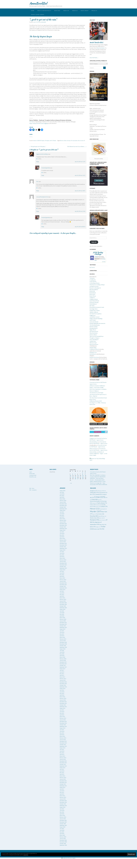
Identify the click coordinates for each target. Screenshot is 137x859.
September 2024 (63, 528)
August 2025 (62, 510)
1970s (98, 492)
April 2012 (62, 774)
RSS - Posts (31, 488)
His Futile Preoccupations (95, 313)
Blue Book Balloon (94, 289)
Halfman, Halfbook (94, 312)
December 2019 (63, 622)
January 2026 (63, 502)
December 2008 (63, 840)
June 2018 (62, 652)
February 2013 (63, 757)
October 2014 (63, 724)
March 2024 (62, 538)
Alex (37, 181)
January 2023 (63, 561)
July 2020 (62, 611)
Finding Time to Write (95, 310)
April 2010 (62, 813)
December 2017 (63, 662)
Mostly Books (93, 354)
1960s (93, 492)
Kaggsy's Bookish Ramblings (96, 318)
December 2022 (63, 563)
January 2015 (63, 719)
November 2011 (63, 782)
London (103, 506)
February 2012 (63, 777)
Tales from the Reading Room (96, 336)
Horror (92, 506)
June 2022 (62, 573)
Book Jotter (92, 294)
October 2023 (63, 546)
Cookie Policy (25, 854)
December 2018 (63, 642)
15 (82, 475)
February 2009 (63, 836)
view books (103, 261)
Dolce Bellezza (93, 304)
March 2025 (62, 518)
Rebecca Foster (93, 448)
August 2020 (62, 609)
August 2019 (62, 629)
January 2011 (63, 799)
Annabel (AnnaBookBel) (96, 42)
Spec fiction (103, 524)
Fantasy (92, 504)
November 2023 (63, 545)
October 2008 (63, 843)
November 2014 (63, 723)
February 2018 (63, 658)
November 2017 (63, 663)
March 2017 (62, 677)
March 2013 (62, 756)
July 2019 (62, 630)
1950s (104, 490)
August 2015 (62, 708)
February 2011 (63, 797)
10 (70, 475)
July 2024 (62, 531)
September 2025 (63, 508)
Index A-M (66, 10)
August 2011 (62, 787)
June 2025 (62, 513)
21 (80, 477)
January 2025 (63, 522)
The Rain (31, 121)
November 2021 (63, 584)
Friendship (98, 504)
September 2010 (63, 805)
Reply (37, 161)
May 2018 (62, 653)
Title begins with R (48, 140)
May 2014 (62, 733)
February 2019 (63, 639)
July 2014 (62, 729)
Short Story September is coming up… (98, 475)
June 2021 (62, 592)
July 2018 (62, 650)
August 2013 (62, 747)
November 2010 (63, 802)
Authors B (35, 140)
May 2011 (62, 792)
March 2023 (62, 558)
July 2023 (62, 551)
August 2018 (62, 649)
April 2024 (62, 536)
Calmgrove (92, 297)
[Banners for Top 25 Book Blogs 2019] (99, 460)
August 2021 (62, 589)
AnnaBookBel (38, 3)
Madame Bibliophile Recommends (97, 323)
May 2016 (62, 693)
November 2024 (63, 525)
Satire (101, 520)
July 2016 (62, 690)
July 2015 (62, 710)
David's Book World (94, 300)
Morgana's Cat (93, 352)
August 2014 (62, 728)
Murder (95, 511)
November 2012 (63, 762)
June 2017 (62, 672)
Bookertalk (92, 291)
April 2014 (62, 734)
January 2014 (63, 739)
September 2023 (63, 548)
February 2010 (63, 817)
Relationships (94, 518)
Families (94, 503)
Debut (65, 140)
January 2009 (63, 838)
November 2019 (63, 624)
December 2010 (63, 800)
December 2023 (63, 543)
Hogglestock (92, 315)
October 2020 (63, 606)
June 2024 (62, 533)
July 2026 (62, 492)
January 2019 (63, 640)
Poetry (104, 516)
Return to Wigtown (94, 391)
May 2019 (62, 634)
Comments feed (32, 475)
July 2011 (62, 789)
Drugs (99, 499)
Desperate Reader (94, 302)
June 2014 (62, 731)
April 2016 (62, 695)
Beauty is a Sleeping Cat (95, 288)
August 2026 (62, 490)
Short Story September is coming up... (98, 389)
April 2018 (62, 655)
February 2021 (63, 599)
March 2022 (62, 578)
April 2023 (62, 556)
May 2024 (62, 535)
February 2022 (63, 579)
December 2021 (63, 583)
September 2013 (63, 746)
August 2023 (62, 550)
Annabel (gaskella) (45, 167)
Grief (103, 504)
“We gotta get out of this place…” (37, 146)
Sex (104, 520)
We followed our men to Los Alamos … (76, 146)
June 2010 (62, 810)
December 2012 (63, 761)
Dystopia (68, 140)
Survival (81, 140)
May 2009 (62, 832)
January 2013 (63, 759)
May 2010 (62, 812)
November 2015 (63, 703)
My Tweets (92, 267)
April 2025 (62, 517)
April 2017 (62, 675)
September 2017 (63, 667)
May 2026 (62, 495)
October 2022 (63, 566)
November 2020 (63, 604)
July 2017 (62, 670)
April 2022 (62, 576)
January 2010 (63, 818)
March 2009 (62, 835)
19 (75, 477)
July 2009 (62, 828)
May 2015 (62, 713)
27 (77, 478)
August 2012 (62, 767)
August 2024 (62, 530)
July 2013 (62, 749)
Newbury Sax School (94, 357)
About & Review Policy (44, 10)
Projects (94, 10)
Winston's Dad (93, 342)
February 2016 (63, 698)
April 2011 (62, 794)
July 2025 (62, 512)
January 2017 (63, 680)
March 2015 (62, 716)
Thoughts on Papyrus (94, 338)
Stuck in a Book (93, 334)
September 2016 (63, 686)
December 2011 (63, 780)
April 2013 (62, 754)
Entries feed (32, 473)
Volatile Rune (93, 341)
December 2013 (63, 741)
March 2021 (62, 597)
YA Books (54, 140)
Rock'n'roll (102, 518)
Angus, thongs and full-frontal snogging (38, 123)
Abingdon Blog (93, 347)
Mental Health (103, 509)
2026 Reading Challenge (98, 253)
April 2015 (62, 714)
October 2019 (63, 625)
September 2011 (63, 785)
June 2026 (62, 494)
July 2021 (62, 591)
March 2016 (62, 696)
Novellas (94, 516)
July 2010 (62, 808)
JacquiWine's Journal (94, 317)
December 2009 (63, 820)
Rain (79, 140)
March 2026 (62, 498)
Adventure (104, 492)
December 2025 (63, 503)
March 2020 (62, 617)
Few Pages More (93, 309)
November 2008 (63, 841)
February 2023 (63, 559)
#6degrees (93, 490)
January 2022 (63, 581)
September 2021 (63, 588)
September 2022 (63, 568)
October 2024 (63, 527)
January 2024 (63, 541)
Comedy (98, 494)
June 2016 (62, 691)
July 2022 (62, 571)
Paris (100, 516)
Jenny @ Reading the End (42, 197)
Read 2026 (57, 10)
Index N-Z (75, 10)
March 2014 (62, 736)
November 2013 (63, 743)
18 (72, 477)
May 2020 (62, 614)
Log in (30, 472)
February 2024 (63, 540)
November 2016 (63, 683)
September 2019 (63, 627)
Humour (97, 506)
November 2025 (63, 505)
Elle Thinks (92, 305)
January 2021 (63, 601)
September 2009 (63, 825)
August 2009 (62, 827)
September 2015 (63, 706)
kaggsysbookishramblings (42, 154)
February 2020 (63, 619)
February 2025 (63, 520)
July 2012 (62, 769)
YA (84, 140)
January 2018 (63, 660)
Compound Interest (94, 349)
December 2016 (63, 681)
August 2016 (62, 688)
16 (85, 475)
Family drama (102, 503)
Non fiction (100, 514)
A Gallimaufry (93, 280)
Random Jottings (93, 326)
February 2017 (63, 678)
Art (92, 494)
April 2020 (62, 616)
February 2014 (63, 738)
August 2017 (62, 668)
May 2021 (62, 594)
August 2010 (62, 807)
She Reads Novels (94, 331)
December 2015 (63, 701)
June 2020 (62, 612)
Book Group (84, 10)
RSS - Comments (33, 490)
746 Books (92, 278)
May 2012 (62, 772)
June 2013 (62, 751)
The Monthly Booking (94, 325)
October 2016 (63, 685)
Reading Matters (94, 328)
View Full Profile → (94, 57)
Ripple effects (93, 329)
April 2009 (62, 833)
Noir (94, 514)
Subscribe (93, 242)
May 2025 (62, 515)
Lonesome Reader (94, 321)
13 (77, 475)
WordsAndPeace (94, 441)
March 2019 (62, 637)
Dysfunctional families (96, 501)
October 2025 (63, 507)
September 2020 (63, 607)
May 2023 (62, 555)
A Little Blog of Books (95, 283)
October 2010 (63, 804)
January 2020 (63, 620)
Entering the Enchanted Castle (97, 307)
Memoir (94, 509)
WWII (96, 529)
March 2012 (62, 775)
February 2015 (63, 718)
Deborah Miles (93, 452)
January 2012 (63, 779)
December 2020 (63, 602)
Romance (94, 520)
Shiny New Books (101, 48)
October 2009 (63, 823)
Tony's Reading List (94, 339)
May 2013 (62, 752)
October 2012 (63, 764)
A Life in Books (93, 281)
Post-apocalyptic (74, 140)
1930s (100, 490)
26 (75, 478)
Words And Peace (94, 344)
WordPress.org (32, 476)
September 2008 (63, 845)
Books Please (93, 296)
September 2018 (63, 647)
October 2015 (63, 705)
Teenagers (98, 526)
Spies (92, 526)
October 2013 (63, 744)
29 (82, 478)
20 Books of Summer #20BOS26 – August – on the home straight (98, 453)
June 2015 (62, 711)
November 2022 (63, 564)
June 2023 (62, 553)
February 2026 (63, 500)
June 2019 (62, 632)
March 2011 (62, 795)
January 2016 (63, 700)
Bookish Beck (93, 292)
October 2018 (63, 645)
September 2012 (63, 766)
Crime (99, 497)
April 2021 (62, 596)
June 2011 (62, 790)
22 (82, 477)
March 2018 (62, 657)
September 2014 (63, 726)
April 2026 (62, 497)
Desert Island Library (37, 14)
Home (32, 10)
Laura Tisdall (92, 320)
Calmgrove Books (94, 299)
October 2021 (63, 586)
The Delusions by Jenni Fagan (96, 392)
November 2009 (63, 822)
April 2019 (62, 635)
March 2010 (62, 815)
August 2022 (62, 569)
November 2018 (63, 644)
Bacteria (61, 140)
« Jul (71, 483)
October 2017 (63, 665)
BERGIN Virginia (41, 140)
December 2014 (63, 721)
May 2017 (62, 673)
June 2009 (62, 830)
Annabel (96, 256)
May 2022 (62, 574)
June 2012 (62, 771)
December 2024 (63, 523)
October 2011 (63, 784)
